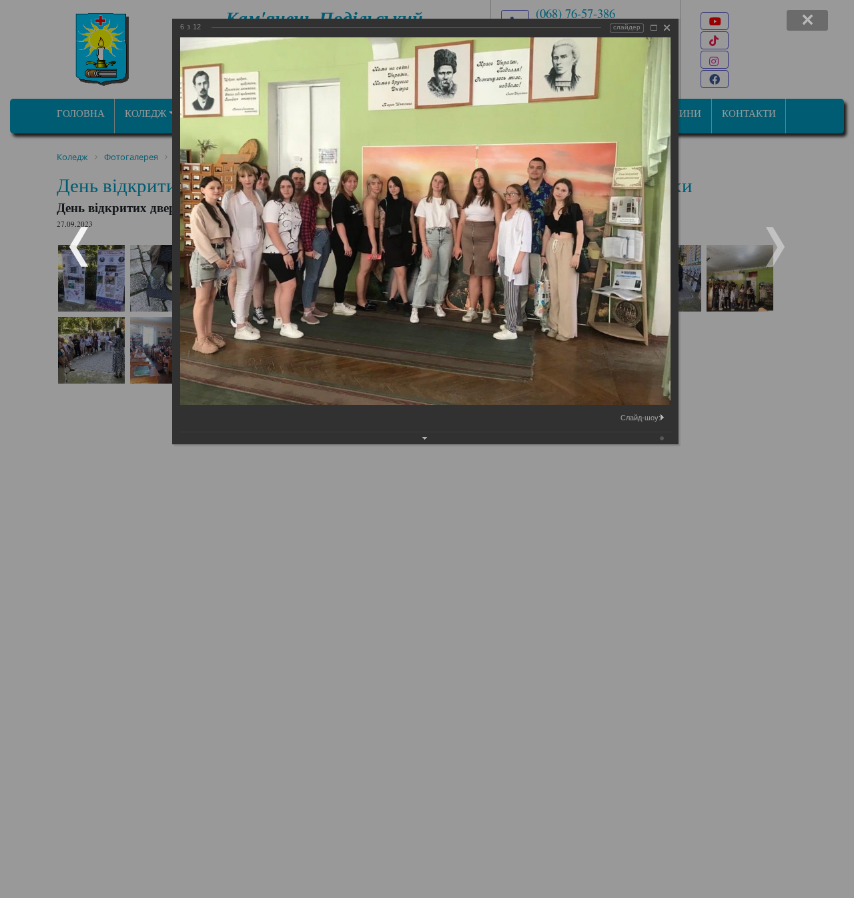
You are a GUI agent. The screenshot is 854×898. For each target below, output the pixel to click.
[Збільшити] (654, 27)
